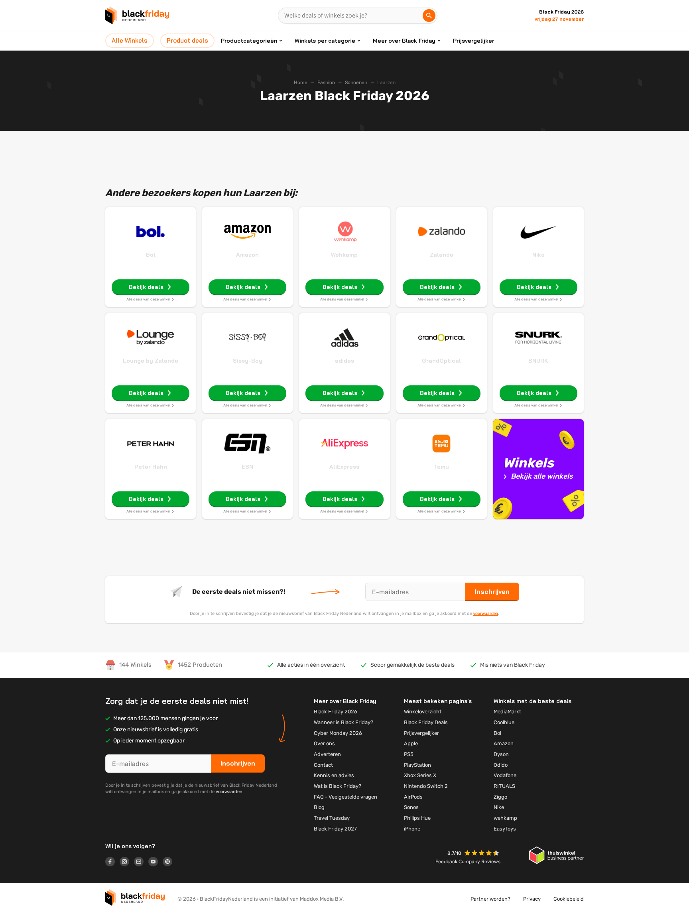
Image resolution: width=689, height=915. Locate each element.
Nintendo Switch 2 (426, 786)
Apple (411, 743)
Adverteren (327, 754)
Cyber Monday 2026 (338, 733)
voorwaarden (485, 613)
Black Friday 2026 (335, 712)
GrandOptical (441, 360)
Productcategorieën (249, 40)
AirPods (413, 797)
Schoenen (356, 82)
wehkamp (505, 818)
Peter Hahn (150, 466)
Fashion (326, 82)
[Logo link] (112, 863)
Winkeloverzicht (422, 712)
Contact (323, 765)
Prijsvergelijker (473, 40)
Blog (319, 807)
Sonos (411, 807)
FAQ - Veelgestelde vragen (345, 797)
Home (300, 82)
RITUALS (504, 786)
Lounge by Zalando (150, 360)
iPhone (412, 829)
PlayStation (417, 765)
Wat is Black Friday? (337, 786)
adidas (344, 360)
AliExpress (344, 466)
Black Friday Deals (426, 722)
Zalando (441, 254)
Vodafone (505, 775)
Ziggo (500, 797)
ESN (247, 466)
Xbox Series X (420, 775)
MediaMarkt (507, 712)
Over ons (324, 743)
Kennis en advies (334, 775)
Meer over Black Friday (404, 40)
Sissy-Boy (247, 360)
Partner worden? (490, 899)
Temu (441, 466)
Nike (538, 254)
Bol (151, 254)
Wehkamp (344, 254)
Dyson (501, 754)
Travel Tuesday (332, 818)
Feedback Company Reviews (467, 861)
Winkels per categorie (325, 40)
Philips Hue (417, 818)
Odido (501, 765)
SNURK (538, 360)
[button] (482, 854)
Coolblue (504, 722)
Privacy (532, 899)
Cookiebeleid (568, 899)
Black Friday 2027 (335, 829)
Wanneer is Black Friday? (343, 722)
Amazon (247, 254)
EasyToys (505, 829)
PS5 (408, 754)
